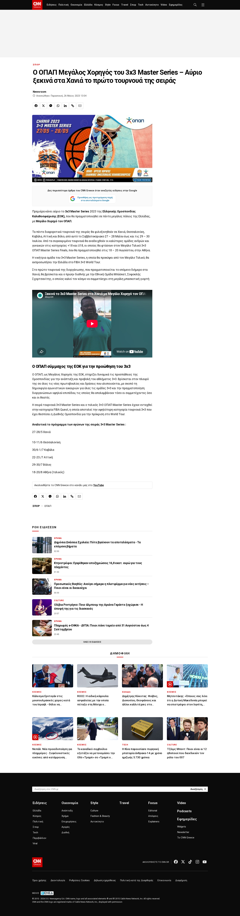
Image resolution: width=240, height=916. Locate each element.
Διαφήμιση (181, 880)
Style (108, 4)
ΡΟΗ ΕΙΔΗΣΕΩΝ (44, 527)
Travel (124, 4)
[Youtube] (205, 862)
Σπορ (133, 4)
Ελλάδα (88, 4)
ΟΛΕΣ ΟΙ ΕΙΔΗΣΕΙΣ (92, 642)
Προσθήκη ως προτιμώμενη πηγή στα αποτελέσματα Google (95, 199)
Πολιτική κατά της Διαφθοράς (136, 880)
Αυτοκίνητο (152, 4)
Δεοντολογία (58, 880)
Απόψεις (153, 816)
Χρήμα (65, 816)
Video (164, 4)
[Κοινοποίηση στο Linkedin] (65, 105)
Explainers (153, 821)
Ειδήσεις (51, 4)
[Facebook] (176, 862)
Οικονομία (76, 4)
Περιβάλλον (39, 838)
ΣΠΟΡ (36, 64)
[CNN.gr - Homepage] (37, 5)
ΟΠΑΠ (47, 506)
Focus (115, 4)
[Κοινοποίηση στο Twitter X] (43, 105)
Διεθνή (65, 832)
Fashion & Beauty (100, 816)
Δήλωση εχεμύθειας (105, 880)
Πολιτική (63, 4)
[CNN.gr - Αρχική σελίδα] (37, 862)
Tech (140, 4)
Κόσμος (98, 4)
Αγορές (66, 826)
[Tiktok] (190, 862)
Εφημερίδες (175, 4)
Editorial (152, 810)
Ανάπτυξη (67, 810)
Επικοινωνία (164, 880)
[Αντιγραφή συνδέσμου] (72, 105)
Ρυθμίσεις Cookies (79, 880)
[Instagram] (197, 862)
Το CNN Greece (185, 837)
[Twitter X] (183, 862)
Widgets (181, 826)
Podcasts (184, 811)
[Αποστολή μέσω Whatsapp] (58, 105)
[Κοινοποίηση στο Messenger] (51, 105)
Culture (94, 810)
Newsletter (183, 832)
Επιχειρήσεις (69, 821)
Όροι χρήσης (39, 880)
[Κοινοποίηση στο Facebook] (36, 105)
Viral (35, 843)
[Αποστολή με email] (80, 105)
